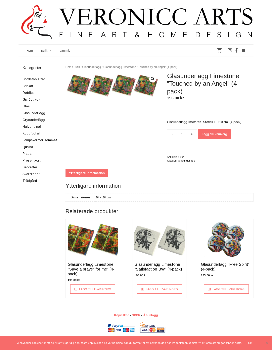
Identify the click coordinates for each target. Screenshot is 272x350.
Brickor (28, 86)
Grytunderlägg (34, 120)
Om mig (65, 50)
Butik (44, 50)
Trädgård (30, 181)
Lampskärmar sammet (40, 140)
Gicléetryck (31, 99)
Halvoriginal (32, 126)
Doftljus (28, 93)
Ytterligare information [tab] (87, 173)
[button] (152, 78)
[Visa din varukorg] (219, 51)
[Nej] (267, 343)
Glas (26, 106)
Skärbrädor (31, 174)
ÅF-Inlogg (150, 315)
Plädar (28, 154)
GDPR (136, 315)
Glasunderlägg (91, 67)
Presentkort (32, 160)
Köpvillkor (121, 315)
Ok (250, 342)
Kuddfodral (31, 133)
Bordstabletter (34, 79)
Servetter (30, 167)
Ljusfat (28, 147)
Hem (29, 50)
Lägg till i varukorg (214, 134)
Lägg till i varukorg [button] (95, 289)
